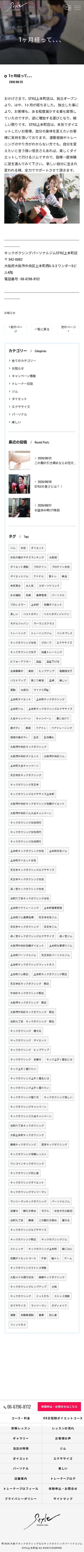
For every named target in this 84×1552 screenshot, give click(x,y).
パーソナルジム (61, 1201)
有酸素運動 (27, 1315)
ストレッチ (16, 1248)
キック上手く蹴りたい (23, 1069)
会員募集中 (16, 671)
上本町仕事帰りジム (60, 945)
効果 (28, 595)
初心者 (53, 1315)
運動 (13, 689)
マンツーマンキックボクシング (28, 1201)
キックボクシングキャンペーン (28, 1106)
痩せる (66, 1220)
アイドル (39, 576)
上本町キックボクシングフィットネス (32, 964)
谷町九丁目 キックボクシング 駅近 (32, 1021)
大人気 (30, 585)
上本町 (35, 604)
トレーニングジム (41, 633)
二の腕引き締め (48, 1220)
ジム (15, 391)
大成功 (24, 689)
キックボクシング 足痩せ (25, 1059)
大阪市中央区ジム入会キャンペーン (30, 813)
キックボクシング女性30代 (25, 832)
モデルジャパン (19, 623)
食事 (41, 1315)
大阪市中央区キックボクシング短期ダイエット (37, 803)
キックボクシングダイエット (27, 1182)
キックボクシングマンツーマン (28, 1192)
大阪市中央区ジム (54, 756)
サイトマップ (63, 1498)
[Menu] (77, 7)
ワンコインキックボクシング (27, 1163)
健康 (13, 1315)
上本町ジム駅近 (19, 974)
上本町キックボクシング (50, 699)
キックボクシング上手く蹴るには (29, 1078)
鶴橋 (31, 1220)
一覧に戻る (42, 329)
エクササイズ (21, 406)
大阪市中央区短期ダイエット (27, 945)
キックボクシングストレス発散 (28, 1267)
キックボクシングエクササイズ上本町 (32, 794)
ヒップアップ (46, 671)
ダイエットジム (19, 576)
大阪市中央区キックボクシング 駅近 (32, 1012)
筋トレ (53, 576)
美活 (64, 576)
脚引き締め (29, 1210)
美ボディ (15, 728)
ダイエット (19, 398)
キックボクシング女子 (23, 652)
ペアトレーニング (61, 728)
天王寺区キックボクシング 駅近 (29, 983)
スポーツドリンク (49, 585)
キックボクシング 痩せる (25, 1031)
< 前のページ (16, 329)
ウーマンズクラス (44, 623)
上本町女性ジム (58, 851)
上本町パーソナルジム (23, 955)
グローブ (46, 642)
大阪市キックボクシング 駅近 (28, 1002)
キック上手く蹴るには (59, 1059)
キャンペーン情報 (24, 375)
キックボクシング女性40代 (25, 841)
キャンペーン (43, 718)
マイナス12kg (41, 689)
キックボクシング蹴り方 (24, 1097)
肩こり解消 (37, 680)
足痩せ (14, 1210)
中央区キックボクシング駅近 (27, 993)
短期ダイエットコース (23, 1258)
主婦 (51, 680)
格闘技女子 (65, 671)
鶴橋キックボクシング (23, 1144)
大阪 (54, 1286)
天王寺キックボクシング (24, 926)
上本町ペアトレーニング (24, 907)
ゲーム (68, 1258)
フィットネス (18, 1324)
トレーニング (18, 633)
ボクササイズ (18, 1305)
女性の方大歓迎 (63, 1210)
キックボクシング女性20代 (25, 822)
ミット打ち (42, 1296)
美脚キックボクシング (52, 1277)
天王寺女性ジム (48, 917)
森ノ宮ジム (65, 936)
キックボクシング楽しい (58, 1097)
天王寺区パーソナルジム (55, 955)
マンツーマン (39, 1305)
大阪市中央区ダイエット (24, 756)
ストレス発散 (62, 1296)
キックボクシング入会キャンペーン (30, 1116)
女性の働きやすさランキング (27, 557)
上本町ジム (16, 708)
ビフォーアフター (20, 661)
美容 (28, 728)
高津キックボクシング (54, 1144)
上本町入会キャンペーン (24, 765)
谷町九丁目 (16, 1220)
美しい (63, 680)
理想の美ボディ (19, 737)
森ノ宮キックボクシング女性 (27, 889)
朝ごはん (67, 1248)
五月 (36, 737)
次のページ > (68, 329)
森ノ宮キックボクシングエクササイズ (32, 936)
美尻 (31, 671)
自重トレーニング (51, 652)
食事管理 (41, 595)
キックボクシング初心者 (24, 1173)
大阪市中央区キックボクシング (28, 746)
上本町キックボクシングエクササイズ (50, 708)
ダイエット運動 (19, 566)
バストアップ (18, 680)
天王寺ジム (50, 926)
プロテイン (40, 566)
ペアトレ (41, 728)
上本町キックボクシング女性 (27, 851)
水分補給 (15, 595)
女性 (23, 548)
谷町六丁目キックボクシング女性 (29, 898)
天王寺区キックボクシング (25, 775)
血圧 (38, 661)
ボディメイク (59, 1305)
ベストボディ (31, 614)
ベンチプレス (64, 633)
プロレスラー (18, 604)
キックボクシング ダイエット (28, 1040)
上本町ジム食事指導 (22, 917)
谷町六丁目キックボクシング (27, 1125)
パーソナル (19, 414)
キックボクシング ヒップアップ (29, 1049)
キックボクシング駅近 (23, 1239)
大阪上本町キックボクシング (27, 1135)
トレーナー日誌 (22, 383)
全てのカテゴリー (24, 360)
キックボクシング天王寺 (24, 784)
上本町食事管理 (53, 907)
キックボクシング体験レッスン (28, 1154)
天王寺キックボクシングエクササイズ (32, 869)
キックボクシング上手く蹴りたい (29, 1087)
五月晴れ (49, 737)
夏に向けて (62, 718)
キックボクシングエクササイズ (28, 1229)
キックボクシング (20, 1296)
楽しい (16, 422)
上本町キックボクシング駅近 (50, 974)
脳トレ (55, 1258)
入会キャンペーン (20, 718)
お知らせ (10, 313)
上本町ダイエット (20, 699)
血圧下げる (53, 661)
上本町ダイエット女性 (23, 860)
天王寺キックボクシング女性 (27, 879)
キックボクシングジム (54, 1239)
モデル (45, 1210)
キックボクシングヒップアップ (28, 1286)
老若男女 (15, 585)
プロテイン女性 (61, 566)
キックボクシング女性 (23, 642)
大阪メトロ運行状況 (22, 1277)
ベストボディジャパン (56, 614)
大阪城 (53, 557)
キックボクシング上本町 (42, 1248)
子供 (43, 1258)
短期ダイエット (53, 604)
